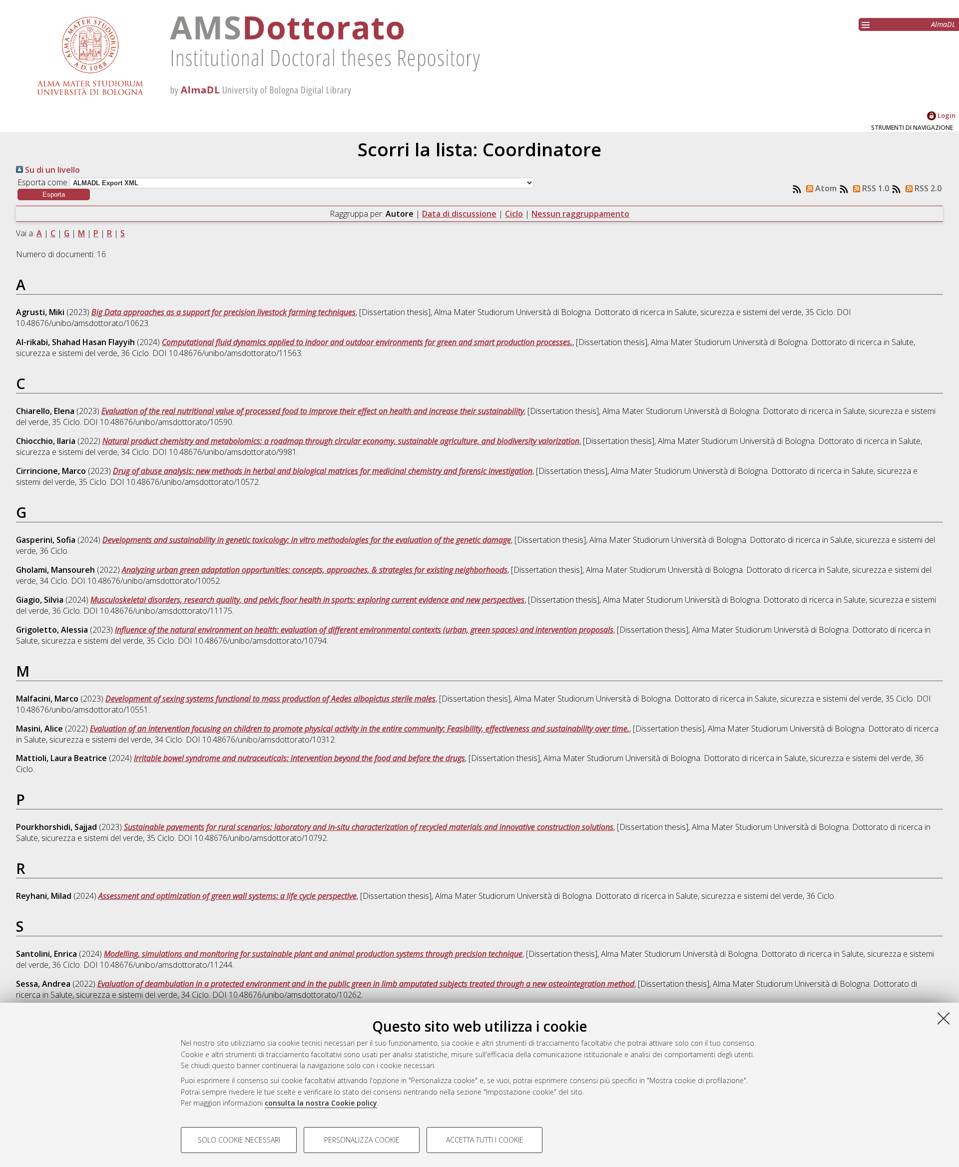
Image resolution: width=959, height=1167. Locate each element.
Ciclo (514, 213)
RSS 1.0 (874, 188)
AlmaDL (943, 24)
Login (946, 115)
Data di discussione (459, 213)
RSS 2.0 (927, 188)
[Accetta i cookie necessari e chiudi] (944, 1018)
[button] (53, 194)
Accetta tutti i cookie (484, 1140)
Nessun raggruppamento (580, 213)
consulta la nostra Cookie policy (321, 1103)
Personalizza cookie (362, 1140)
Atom (825, 188)
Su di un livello (51, 169)
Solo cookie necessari (239, 1140)
